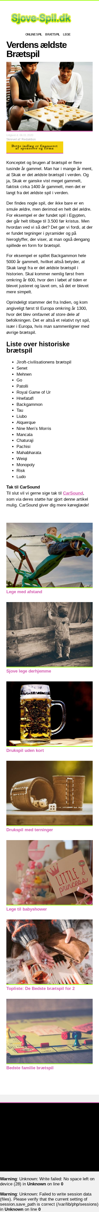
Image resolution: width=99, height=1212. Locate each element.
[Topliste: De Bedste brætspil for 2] (49, 983)
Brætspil (52, 34)
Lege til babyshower (26, 909)
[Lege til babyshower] (49, 904)
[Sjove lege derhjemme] (49, 666)
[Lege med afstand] (49, 586)
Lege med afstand (24, 591)
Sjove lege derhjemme (28, 671)
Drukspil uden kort (25, 750)
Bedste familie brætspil (30, 1067)
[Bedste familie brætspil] (49, 1062)
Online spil (33, 34)
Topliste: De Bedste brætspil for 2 (40, 988)
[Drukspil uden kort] (49, 745)
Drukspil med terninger (29, 829)
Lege (66, 34)
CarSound (73, 493)
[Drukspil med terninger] (49, 824)
